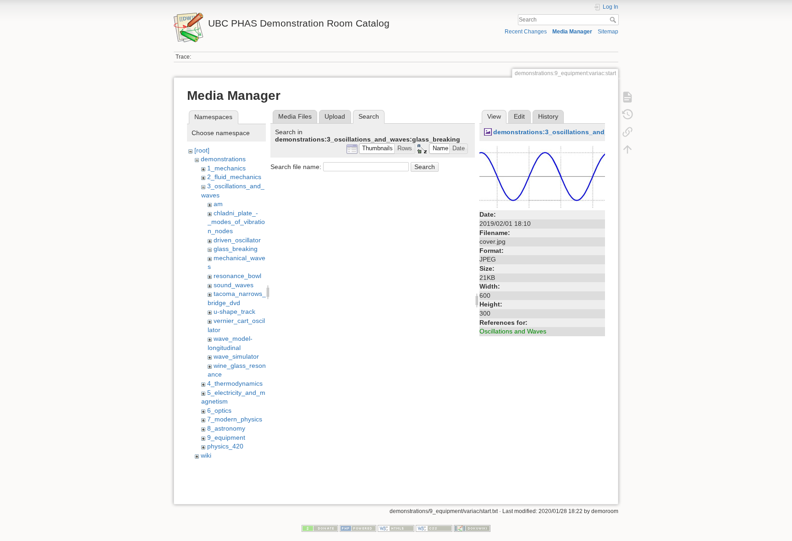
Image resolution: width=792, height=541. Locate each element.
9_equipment (226, 437)
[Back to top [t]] (627, 149)
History (548, 116)
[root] (201, 150)
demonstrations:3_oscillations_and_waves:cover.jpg (576, 132)
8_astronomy (226, 428)
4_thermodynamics (235, 383)
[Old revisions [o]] (627, 114)
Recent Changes (526, 31)
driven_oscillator (237, 240)
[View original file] (542, 176)
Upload (334, 116)
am (218, 204)
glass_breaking (236, 248)
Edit (519, 116)
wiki (206, 455)
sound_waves (233, 285)
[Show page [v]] (627, 97)
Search (614, 19)
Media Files (295, 116)
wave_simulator (236, 356)
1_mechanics (226, 168)
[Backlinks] (627, 132)
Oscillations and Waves (512, 331)
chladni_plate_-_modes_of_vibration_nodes (236, 222)
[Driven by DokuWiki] (472, 528)
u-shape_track (234, 311)
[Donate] (320, 528)
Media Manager (572, 31)
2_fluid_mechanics (234, 176)
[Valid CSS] (434, 528)
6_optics (219, 410)
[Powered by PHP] (358, 528)
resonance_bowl (237, 275)
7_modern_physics (234, 419)
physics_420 (225, 446)
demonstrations (223, 159)
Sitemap (608, 31)
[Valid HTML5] (396, 528)
